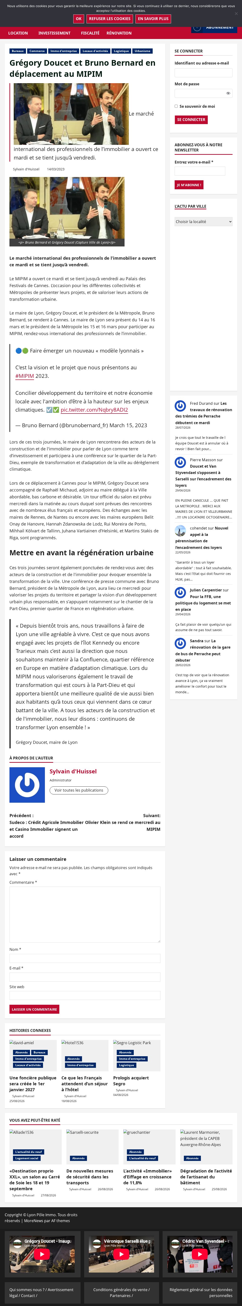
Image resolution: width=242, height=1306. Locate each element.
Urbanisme (142, 51)
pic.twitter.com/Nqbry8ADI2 (94, 409)
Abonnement (220, 27)
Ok (79, 18)
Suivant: (122, 822)
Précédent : (46, 826)
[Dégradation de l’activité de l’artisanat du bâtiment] (206, 1146)
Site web (16, 986)
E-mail (16, 968)
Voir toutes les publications (79, 790)
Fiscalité (90, 33)
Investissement (54, 33)
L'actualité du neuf (28, 1152)
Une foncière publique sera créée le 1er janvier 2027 (32, 1083)
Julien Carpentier (206, 590)
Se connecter (191, 119)
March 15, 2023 (128, 425)
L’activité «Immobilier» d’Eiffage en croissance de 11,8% (147, 1176)
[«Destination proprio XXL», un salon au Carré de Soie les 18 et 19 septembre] (35, 1146)
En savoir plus (153, 18)
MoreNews (33, 1220)
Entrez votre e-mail (194, 162)
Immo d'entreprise (64, 51)
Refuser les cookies (109, 18)
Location (18, 33)
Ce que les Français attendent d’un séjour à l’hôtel (84, 1083)
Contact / (29, 1295)
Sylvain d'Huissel (26, 169)
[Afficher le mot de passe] (228, 93)
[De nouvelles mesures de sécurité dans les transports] (92, 1146)
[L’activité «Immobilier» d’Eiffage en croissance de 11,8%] (149, 1146)
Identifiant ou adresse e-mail (202, 63)
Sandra (196, 640)
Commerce (37, 51)
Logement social (26, 1158)
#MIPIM (24, 375)
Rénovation (119, 33)
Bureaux (18, 51)
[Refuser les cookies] (236, 13)
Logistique (121, 51)
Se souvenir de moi (197, 106)
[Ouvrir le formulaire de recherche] (186, 27)
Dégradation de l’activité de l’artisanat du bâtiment (206, 1176)
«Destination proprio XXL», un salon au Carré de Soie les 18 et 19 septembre (34, 1180)
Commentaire (23, 882)
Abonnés (21, 1052)
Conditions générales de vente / (121, 1289)
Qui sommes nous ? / (28, 1289)
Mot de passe (187, 83)
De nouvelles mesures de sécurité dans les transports (89, 1176)
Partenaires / (121, 1295)
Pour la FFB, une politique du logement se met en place (203, 603)
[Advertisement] (204, 309)
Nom (15, 949)
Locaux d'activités (95, 51)
